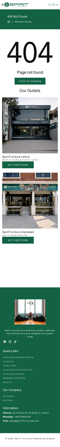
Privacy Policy (9, 365)
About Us (7, 382)
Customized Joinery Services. (17, 370)
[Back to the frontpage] (8, 21)
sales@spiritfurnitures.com (24, 421)
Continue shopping (30, 81)
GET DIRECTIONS (18, 240)
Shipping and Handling (14, 378)
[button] (49, 4)
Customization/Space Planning (18, 357)
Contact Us (8, 361)
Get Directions (18, 165)
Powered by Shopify (44, 438)
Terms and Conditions (14, 374)
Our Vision (8, 400)
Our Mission (9, 396)
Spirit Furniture (23, 438)
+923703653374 (22, 417)
